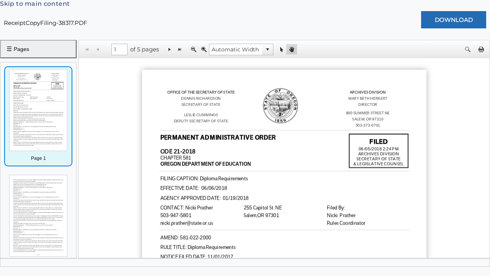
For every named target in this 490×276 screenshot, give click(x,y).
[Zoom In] (204, 49)
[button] (267, 49)
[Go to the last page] (180, 49)
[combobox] (235, 49)
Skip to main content (35, 3)
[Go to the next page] (170, 49)
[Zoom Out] (193, 49)
